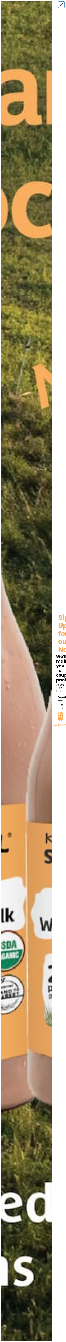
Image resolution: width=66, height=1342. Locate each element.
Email (60, 697)
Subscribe (60, 716)
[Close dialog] (61, 4)
